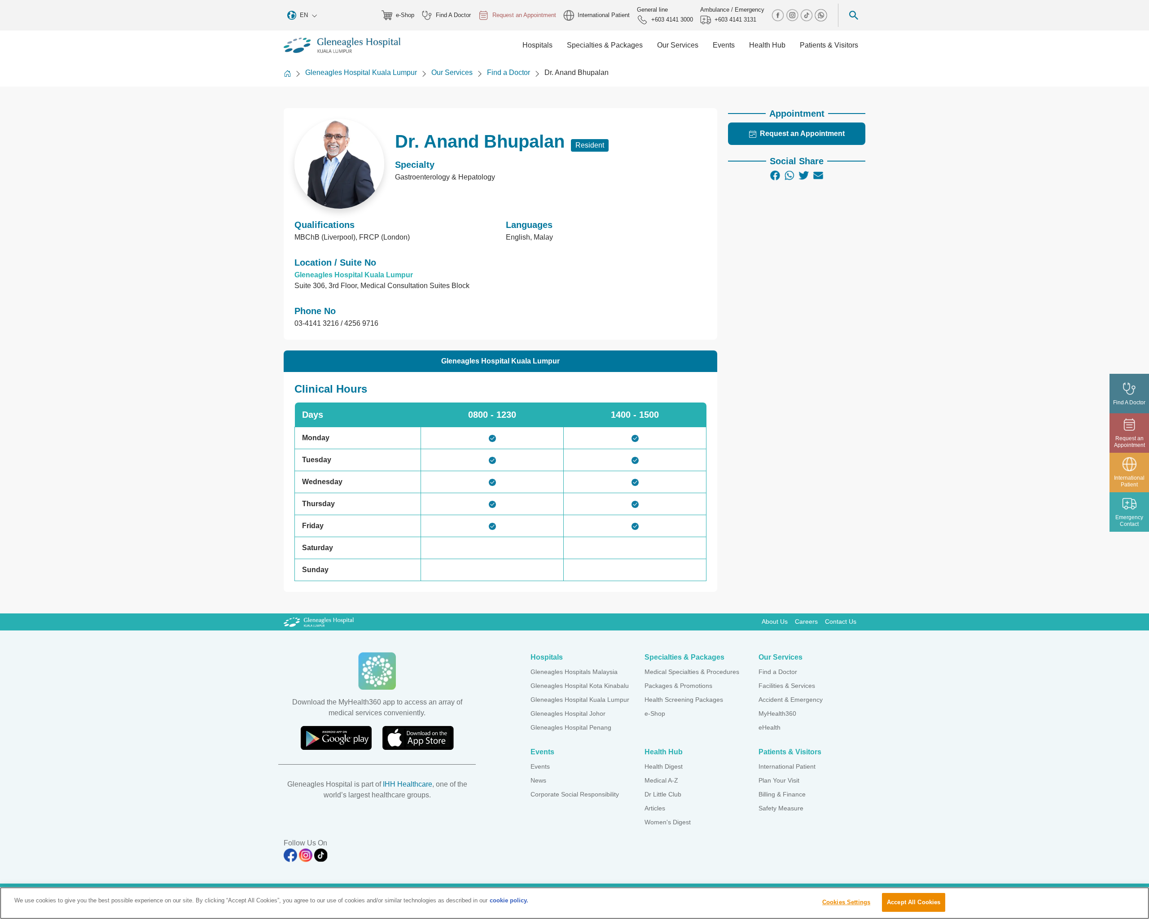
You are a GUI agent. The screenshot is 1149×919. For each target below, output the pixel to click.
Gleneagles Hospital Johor (568, 713)
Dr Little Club (663, 794)
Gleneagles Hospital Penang (571, 727)
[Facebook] (775, 175)
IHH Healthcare (407, 784)
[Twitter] (803, 175)
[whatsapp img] (821, 14)
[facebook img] (779, 14)
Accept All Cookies (913, 902)
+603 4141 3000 (672, 19)
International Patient (604, 15)
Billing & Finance (782, 794)
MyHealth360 (777, 713)
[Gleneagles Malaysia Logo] (319, 621)
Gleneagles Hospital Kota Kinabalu (580, 685)
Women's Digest (668, 822)
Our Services (452, 72)
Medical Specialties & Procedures (692, 671)
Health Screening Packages (684, 699)
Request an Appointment (524, 15)
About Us (775, 621)
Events (540, 766)
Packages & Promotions (678, 685)
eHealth (770, 727)
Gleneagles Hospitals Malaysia (574, 671)
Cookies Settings (846, 902)
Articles (655, 808)
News (538, 780)
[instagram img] (793, 14)
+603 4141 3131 (735, 19)
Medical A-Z (661, 780)
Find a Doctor (508, 72)
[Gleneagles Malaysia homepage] (342, 45)
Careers (806, 621)
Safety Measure (781, 808)
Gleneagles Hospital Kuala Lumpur (361, 72)
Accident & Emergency (791, 699)
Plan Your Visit (779, 780)
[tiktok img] (807, 14)
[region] (574, 903)
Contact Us (840, 621)
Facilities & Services (787, 685)
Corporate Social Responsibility (575, 794)
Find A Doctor (453, 15)
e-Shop (405, 15)
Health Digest (664, 766)
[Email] (818, 175)
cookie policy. (509, 900)
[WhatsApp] (789, 175)
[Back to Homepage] (287, 73)
